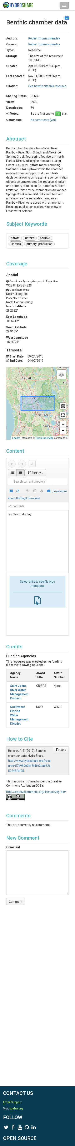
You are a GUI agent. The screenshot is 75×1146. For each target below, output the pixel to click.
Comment (13, 847)
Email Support (12, 1102)
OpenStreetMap (45, 438)
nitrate (15, 238)
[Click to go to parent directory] (32, 463)
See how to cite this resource (47, 86)
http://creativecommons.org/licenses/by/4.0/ (36, 792)
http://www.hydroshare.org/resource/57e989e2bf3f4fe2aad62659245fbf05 (29, 765)
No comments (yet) (43, 120)
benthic (45, 238)
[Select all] (11, 491)
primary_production (39, 244)
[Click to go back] (12, 464)
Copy (62, 750)
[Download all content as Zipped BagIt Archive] (49, 491)
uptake (29, 238)
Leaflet (16, 438)
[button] (61, 374)
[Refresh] (18, 491)
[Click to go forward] (22, 464)
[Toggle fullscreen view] (63, 415)
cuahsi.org (16, 1108)
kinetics (16, 244)
